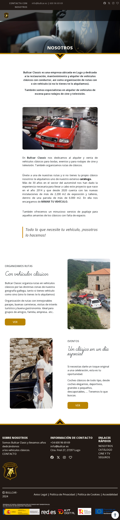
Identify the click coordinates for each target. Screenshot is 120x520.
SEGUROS (104, 457)
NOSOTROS (105, 446)
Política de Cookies (89, 494)
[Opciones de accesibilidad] (115, 515)
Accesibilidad (110, 494)
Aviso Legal (40, 494)
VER (15, 322)
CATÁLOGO (105, 449)
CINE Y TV (104, 453)
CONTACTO (9, 454)
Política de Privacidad (62, 494)
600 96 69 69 (56, 3)
